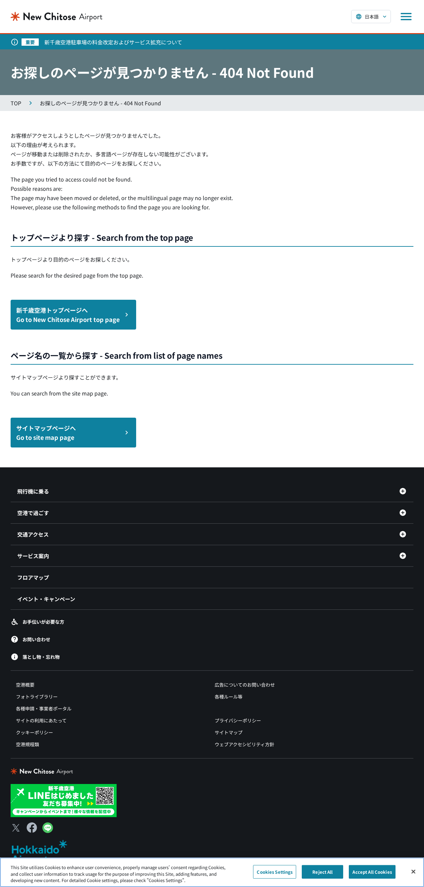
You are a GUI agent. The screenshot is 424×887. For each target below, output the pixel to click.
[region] (212, 872)
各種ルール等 (228, 696)
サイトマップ (228, 732)
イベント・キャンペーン (46, 599)
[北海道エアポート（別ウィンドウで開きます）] (45, 852)
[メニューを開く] (406, 16)
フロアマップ (33, 577)
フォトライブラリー (37, 696)
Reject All (322, 871)
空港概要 (25, 684)
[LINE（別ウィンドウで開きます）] (47, 831)
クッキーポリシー (34, 732)
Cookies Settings (274, 871)
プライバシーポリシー (238, 720)
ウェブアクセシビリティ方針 (244, 744)
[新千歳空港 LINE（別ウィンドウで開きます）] (64, 800)
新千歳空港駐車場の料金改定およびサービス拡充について (113, 42)
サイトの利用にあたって (41, 720)
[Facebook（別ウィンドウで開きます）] (31, 827)
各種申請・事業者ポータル (44, 708)
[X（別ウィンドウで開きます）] (16, 827)
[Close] (413, 871)
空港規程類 (27, 744)
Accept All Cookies (372, 871)
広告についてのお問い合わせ (245, 684)
